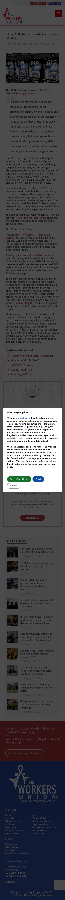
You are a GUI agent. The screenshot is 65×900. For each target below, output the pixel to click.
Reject (38, 479)
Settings (13, 486)
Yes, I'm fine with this (19, 479)
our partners (22, 418)
